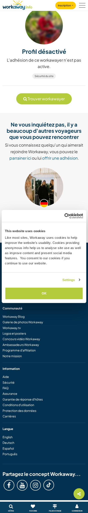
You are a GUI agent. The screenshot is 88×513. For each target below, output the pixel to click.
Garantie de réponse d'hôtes (23, 399)
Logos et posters (14, 333)
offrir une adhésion (60, 157)
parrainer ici (20, 157)
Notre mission (12, 356)
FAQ (6, 388)
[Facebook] (9, 485)
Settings (68, 280)
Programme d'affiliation (19, 350)
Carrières (9, 416)
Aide (6, 377)
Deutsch (8, 443)
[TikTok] (48, 485)
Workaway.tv (12, 328)
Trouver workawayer (46, 98)
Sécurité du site (44, 76)
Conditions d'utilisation (18, 405)
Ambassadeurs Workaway (21, 345)
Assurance (10, 393)
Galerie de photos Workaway (23, 322)
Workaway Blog (14, 316)
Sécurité (9, 382)
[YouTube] (22, 485)
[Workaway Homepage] (17, 4)
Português (10, 454)
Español (8, 448)
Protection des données (19, 410)
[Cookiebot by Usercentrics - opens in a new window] (64, 216)
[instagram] (35, 485)
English (8, 437)
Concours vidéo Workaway (21, 339)
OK (44, 293)
